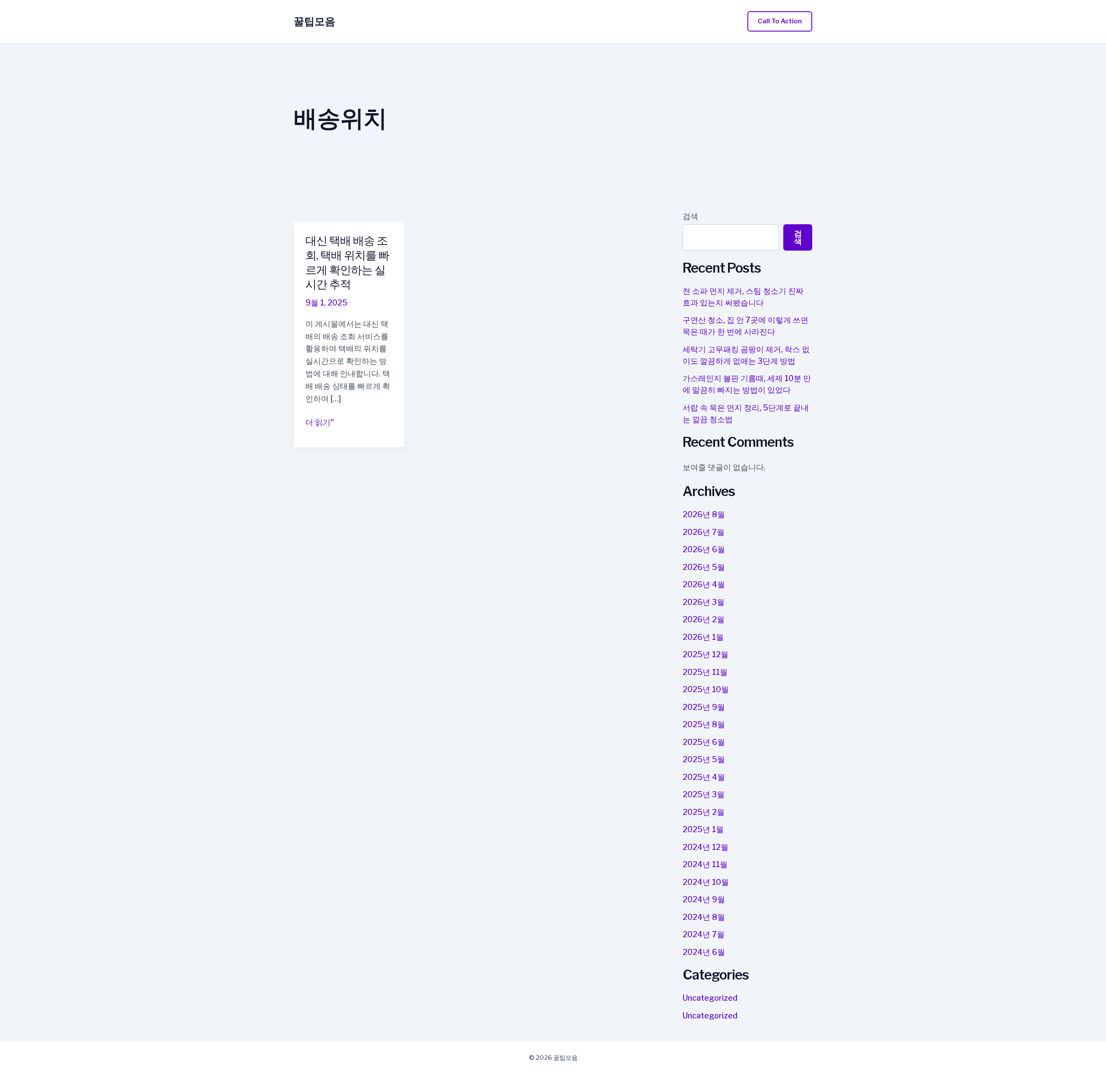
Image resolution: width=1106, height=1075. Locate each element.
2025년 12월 (705, 654)
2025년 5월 (704, 759)
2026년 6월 (704, 549)
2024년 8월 (704, 917)
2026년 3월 (704, 602)
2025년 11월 (705, 672)
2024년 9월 (704, 899)
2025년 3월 (704, 794)
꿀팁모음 (314, 21)
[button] (779, 21)
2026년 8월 (704, 514)
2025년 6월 (704, 742)
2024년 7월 (704, 934)
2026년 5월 (704, 567)
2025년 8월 (704, 724)
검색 (690, 216)
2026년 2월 (704, 619)
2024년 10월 (706, 882)
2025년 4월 (704, 777)
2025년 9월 (704, 707)
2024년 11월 (705, 864)
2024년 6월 (704, 952)
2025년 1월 (703, 829)
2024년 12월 (705, 847)
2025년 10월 (706, 689)
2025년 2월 (704, 812)
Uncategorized (710, 997)
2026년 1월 (703, 637)
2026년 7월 (704, 532)
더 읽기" (319, 423)
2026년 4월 (704, 584)
